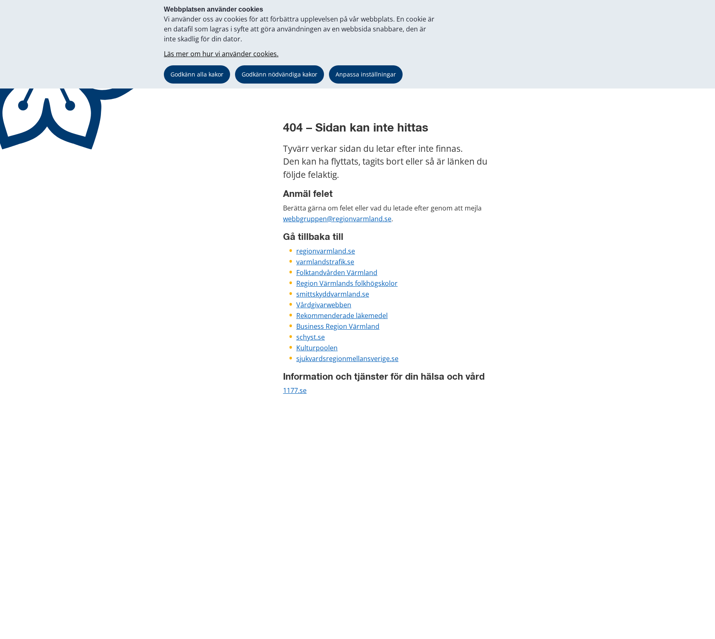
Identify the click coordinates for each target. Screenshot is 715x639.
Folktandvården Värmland (336, 272)
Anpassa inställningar (366, 74)
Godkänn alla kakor (196, 74)
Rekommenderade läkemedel (342, 315)
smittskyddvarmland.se (332, 294)
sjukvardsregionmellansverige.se (347, 358)
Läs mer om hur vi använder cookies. (221, 53)
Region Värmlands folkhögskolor (347, 283)
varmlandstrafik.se (325, 261)
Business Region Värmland (337, 326)
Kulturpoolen (317, 347)
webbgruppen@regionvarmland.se (337, 218)
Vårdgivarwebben (323, 304)
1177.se (295, 390)
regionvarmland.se (325, 251)
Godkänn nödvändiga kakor (279, 74)
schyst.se (310, 337)
